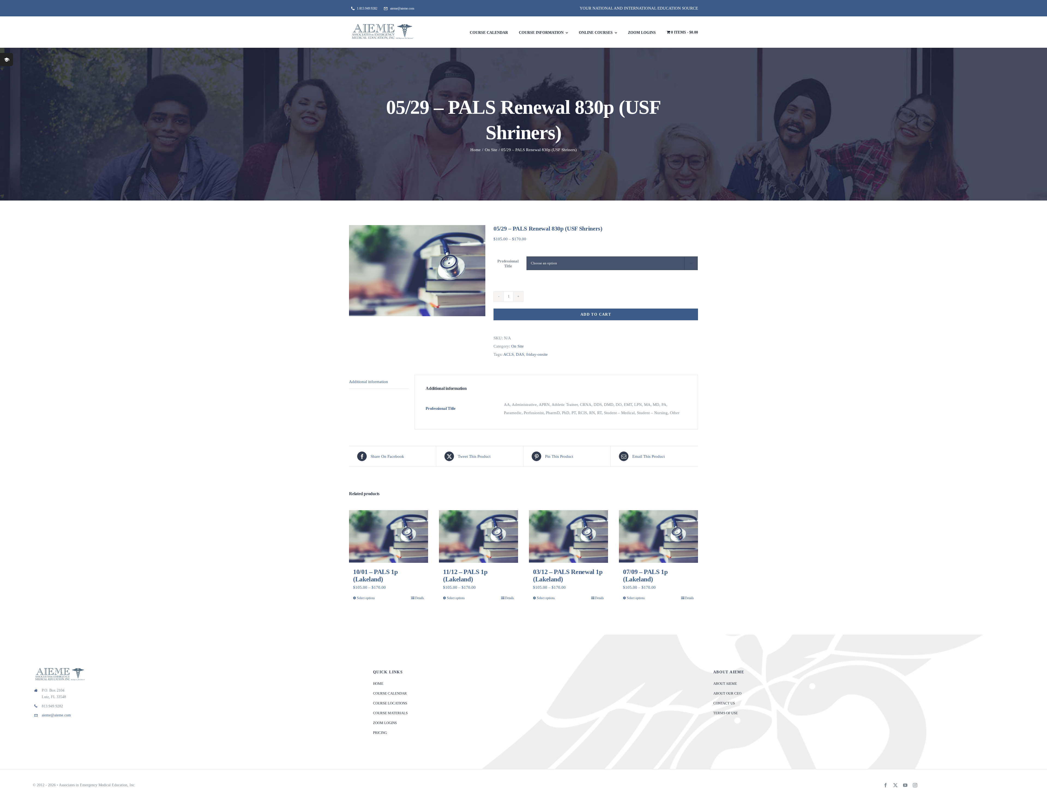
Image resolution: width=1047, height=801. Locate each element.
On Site (517, 346)
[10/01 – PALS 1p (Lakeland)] (388, 536)
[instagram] (915, 785)
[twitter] (895, 785)
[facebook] (885, 785)
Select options (366, 598)
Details (419, 598)
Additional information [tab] (368, 381)
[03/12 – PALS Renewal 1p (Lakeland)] (568, 536)
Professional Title (507, 263)
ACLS (508, 354)
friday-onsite (537, 354)
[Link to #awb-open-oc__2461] (6, 59)
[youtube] (905, 785)
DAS (520, 354)
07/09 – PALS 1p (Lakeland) (645, 575)
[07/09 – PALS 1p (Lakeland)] (658, 536)
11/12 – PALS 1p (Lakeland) (465, 575)
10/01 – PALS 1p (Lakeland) (375, 575)
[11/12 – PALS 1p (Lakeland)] (478, 536)
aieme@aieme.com (56, 715)
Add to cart (595, 314)
